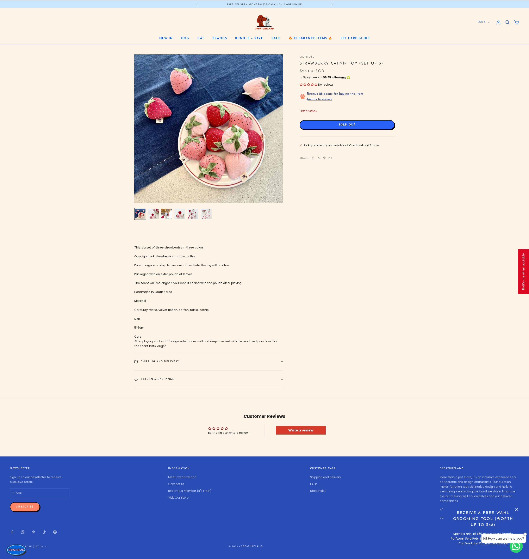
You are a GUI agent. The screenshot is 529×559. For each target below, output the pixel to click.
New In (166, 38)
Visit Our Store (178, 498)
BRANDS (219, 38)
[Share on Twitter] (318, 158)
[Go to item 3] (166, 214)
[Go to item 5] (193, 214)
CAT (201, 38)
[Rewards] (16, 550)
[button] (308, 84)
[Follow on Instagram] (23, 532)
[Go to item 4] (180, 214)
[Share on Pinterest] (324, 158)
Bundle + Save (249, 38)
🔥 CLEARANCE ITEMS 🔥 (310, 38)
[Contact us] (516, 546)
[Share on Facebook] (313, 158)
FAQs (313, 484)
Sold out (347, 124)
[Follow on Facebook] (12, 532)
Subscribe (25, 506)
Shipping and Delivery (325, 477)
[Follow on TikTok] (44, 532)
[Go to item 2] (153, 214)
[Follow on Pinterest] (33, 532)
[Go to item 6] (206, 214)
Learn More (500, 543)
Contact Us (176, 484)
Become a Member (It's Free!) (190, 491)
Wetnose (307, 57)
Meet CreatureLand (182, 477)
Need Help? (318, 491)
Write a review (300, 430)
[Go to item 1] (140, 214)
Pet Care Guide (355, 38)
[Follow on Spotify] (55, 532)
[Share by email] (330, 158)
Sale (276, 38)
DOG (185, 38)
